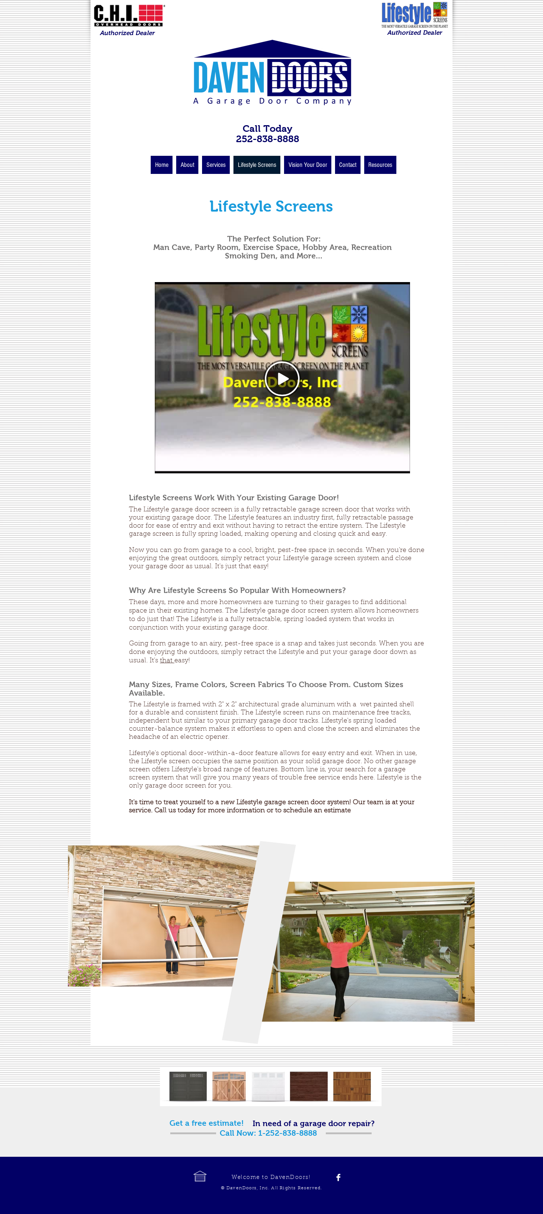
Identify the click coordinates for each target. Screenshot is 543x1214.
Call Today (267, 128)
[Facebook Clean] (338, 1177)
